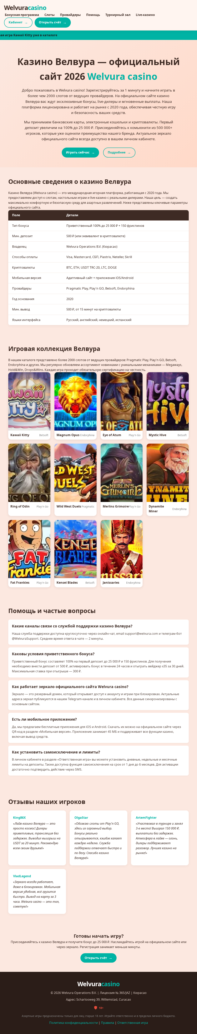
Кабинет (16, 22)
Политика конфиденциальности (73, 1023)
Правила (107, 1023)
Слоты (49, 15)
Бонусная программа (22, 15)
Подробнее (116, 152)
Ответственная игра (132, 1023)
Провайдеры (70, 15)
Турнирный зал (117, 15)
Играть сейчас (77, 152)
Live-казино (145, 15)
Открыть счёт (50, 22)
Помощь (93, 15)
